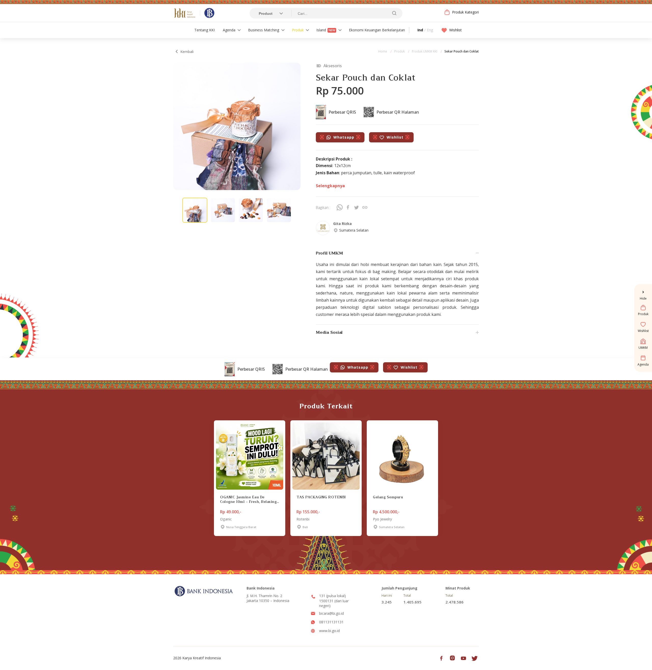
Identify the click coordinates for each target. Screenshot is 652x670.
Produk (298, 30)
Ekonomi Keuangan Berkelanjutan (377, 30)
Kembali (187, 51)
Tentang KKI (204, 30)
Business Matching (263, 30)
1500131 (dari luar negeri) (334, 603)
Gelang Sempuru (388, 497)
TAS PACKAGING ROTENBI (321, 497)
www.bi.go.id (329, 630)
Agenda (229, 30)
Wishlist (455, 30)
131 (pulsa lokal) (332, 595)
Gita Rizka (342, 223)
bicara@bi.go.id (331, 613)
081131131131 (331, 622)
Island (325, 30)
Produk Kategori (465, 12)
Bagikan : (323, 207)
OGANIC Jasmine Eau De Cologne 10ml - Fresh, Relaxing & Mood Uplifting (248, 499)
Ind (420, 30)
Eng (430, 30)
